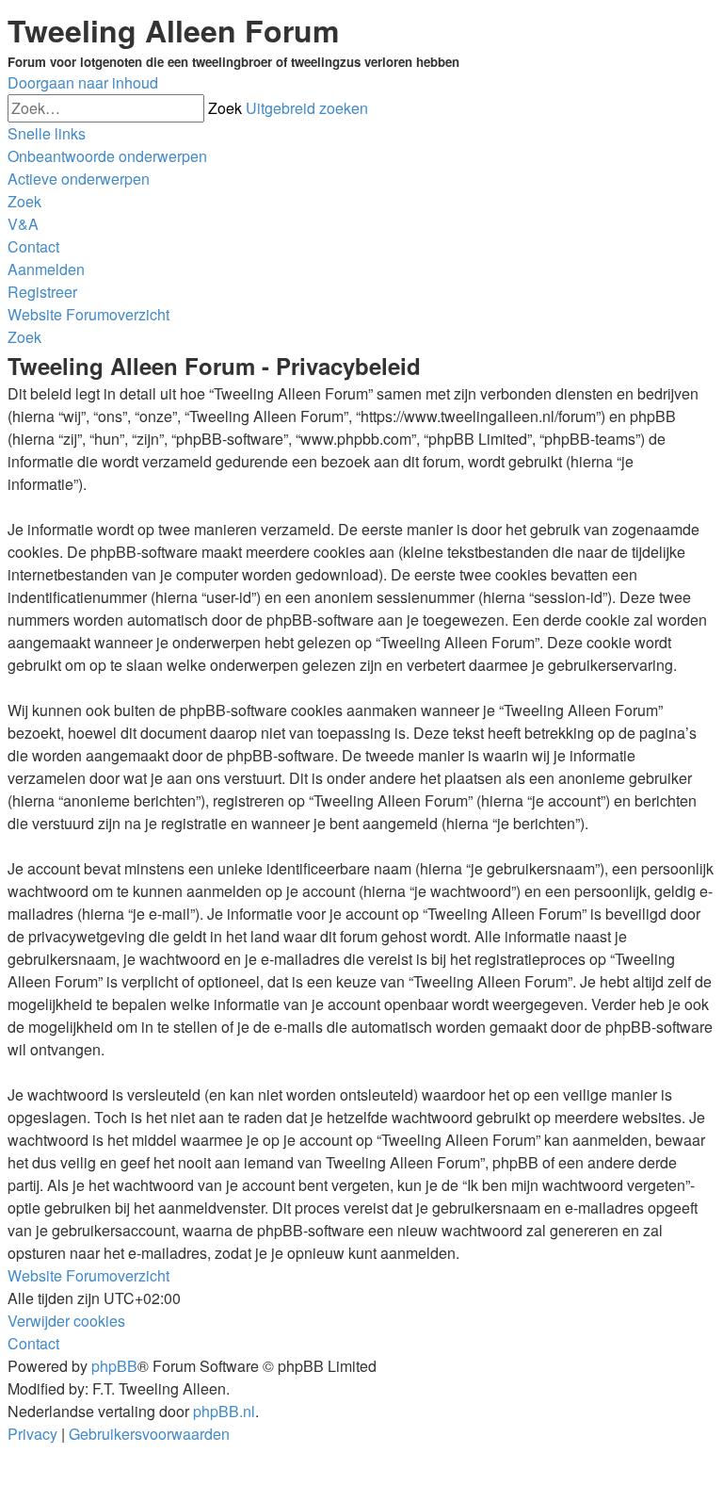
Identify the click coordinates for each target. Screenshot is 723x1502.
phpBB (114, 1366)
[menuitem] (107, 156)
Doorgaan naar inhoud (83, 82)
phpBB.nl (224, 1411)
